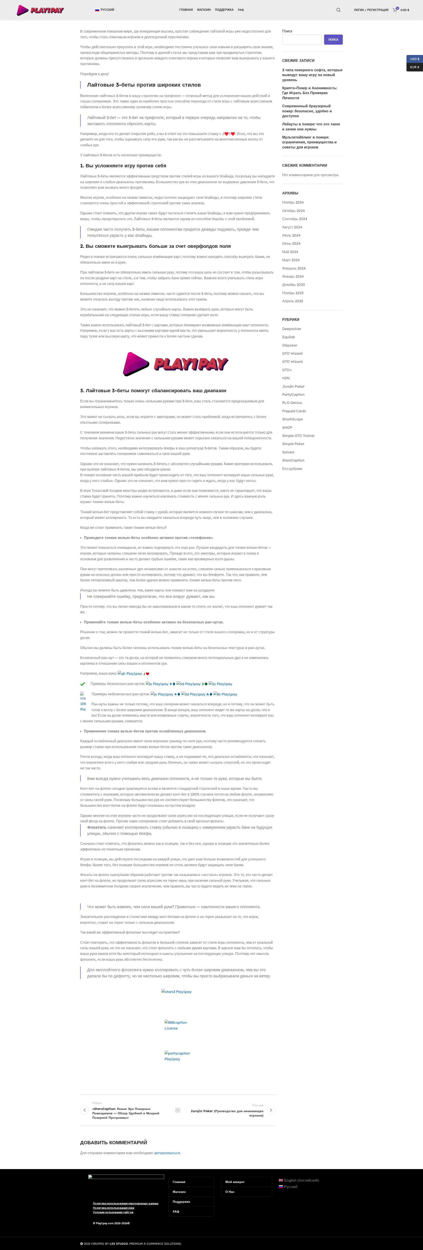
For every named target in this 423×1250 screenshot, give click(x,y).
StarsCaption (293, 460)
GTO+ (287, 370)
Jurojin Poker (293, 386)
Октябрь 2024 (293, 210)
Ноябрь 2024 (293, 202)
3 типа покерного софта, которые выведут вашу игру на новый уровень (312, 75)
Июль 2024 (291, 235)
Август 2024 (292, 227)
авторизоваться (167, 1153)
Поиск (287, 31)
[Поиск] (338, 9)
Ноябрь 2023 (292, 293)
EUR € (412, 67)
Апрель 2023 (292, 301)
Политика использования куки (113, 1208)
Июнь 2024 (291, 243)
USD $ (412, 59)
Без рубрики (292, 468)
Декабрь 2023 (293, 284)
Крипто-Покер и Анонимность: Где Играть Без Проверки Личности (309, 93)
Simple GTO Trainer (298, 435)
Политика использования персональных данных (125, 1203)
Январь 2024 (293, 276)
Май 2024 (290, 252)
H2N (286, 378)
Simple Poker (293, 444)
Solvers (288, 452)
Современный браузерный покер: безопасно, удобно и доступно (307, 111)
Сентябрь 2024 (294, 219)
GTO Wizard (292, 353)
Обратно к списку (178, 1110)
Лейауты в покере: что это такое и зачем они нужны (311, 126)
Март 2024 (291, 260)
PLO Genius (292, 402)
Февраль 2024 (294, 268)
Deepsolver (291, 329)
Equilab (288, 337)
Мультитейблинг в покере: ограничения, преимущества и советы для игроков (309, 142)
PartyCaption (293, 394)
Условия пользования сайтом (113, 1212)
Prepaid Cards (294, 411)
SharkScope (292, 419)
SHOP (287, 427)
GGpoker (289, 345)
